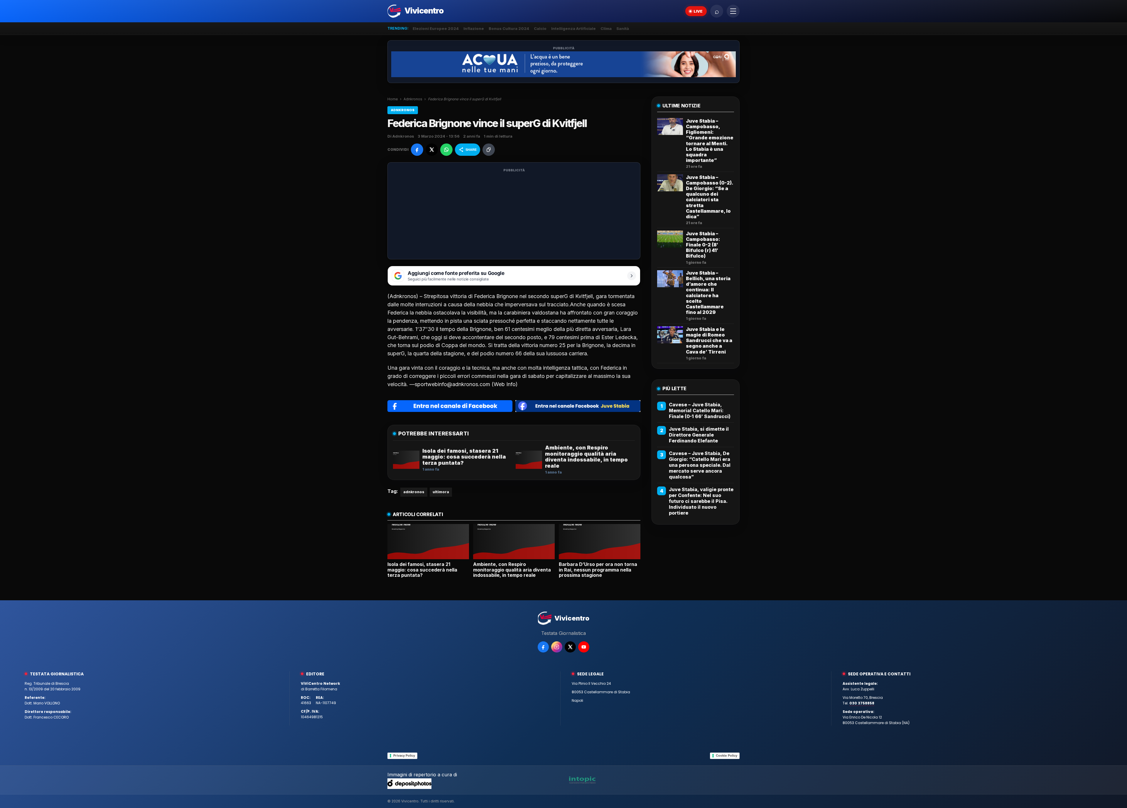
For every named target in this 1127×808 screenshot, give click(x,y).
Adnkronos (413, 99)
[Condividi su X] (432, 149)
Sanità (622, 28)
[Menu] (733, 11)
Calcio (540, 28)
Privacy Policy (404, 755)
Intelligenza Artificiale (573, 28)
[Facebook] (543, 647)
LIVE (698, 11)
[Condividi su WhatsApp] (446, 149)
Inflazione (473, 28)
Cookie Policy (726, 755)
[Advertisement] (514, 214)
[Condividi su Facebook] (417, 149)
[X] (570, 647)
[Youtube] (583, 647)
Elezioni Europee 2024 (436, 28)
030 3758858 (861, 703)
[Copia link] (488, 149)
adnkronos (413, 492)
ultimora (441, 492)
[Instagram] (556, 647)
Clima (606, 28)
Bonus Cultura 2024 (509, 28)
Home (392, 99)
